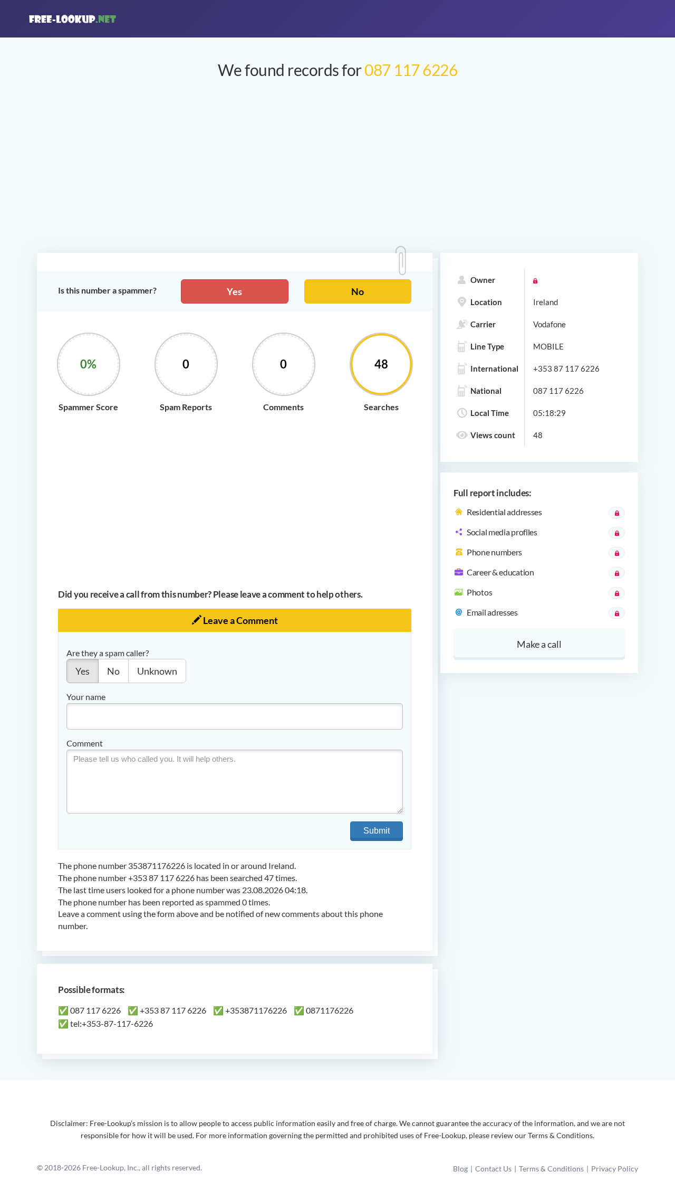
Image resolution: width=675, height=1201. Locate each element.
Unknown (157, 671)
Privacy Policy (614, 1168)
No (357, 291)
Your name (85, 697)
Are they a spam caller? (107, 653)
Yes (234, 291)
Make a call (539, 644)
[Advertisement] (337, 171)
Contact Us (493, 1168)
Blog (460, 1168)
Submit (376, 830)
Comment (84, 743)
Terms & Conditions (551, 1168)
